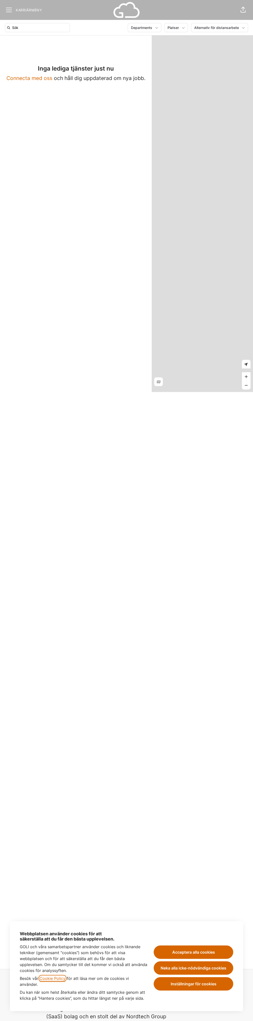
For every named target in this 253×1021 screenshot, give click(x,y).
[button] (243, 10)
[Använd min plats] (246, 364)
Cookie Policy (52, 978)
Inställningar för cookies (193, 983)
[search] (38, 27)
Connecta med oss (29, 78)
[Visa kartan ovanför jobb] (158, 381)
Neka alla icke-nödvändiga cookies (193, 968)
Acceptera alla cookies (193, 952)
